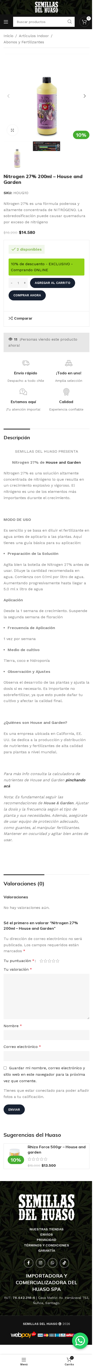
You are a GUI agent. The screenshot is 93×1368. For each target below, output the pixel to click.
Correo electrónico (22, 1046)
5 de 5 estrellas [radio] (58, 961)
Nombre (13, 1026)
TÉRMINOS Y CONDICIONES (46, 1245)
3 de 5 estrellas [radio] (49, 961)
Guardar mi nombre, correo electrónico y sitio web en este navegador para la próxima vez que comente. (44, 1074)
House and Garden (63, 462)
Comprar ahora (27, 295)
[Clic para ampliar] (12, 130)
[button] (8, 96)
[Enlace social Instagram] (40, 1263)
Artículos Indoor (34, 36)
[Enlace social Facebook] (28, 1263)
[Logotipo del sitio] (46, 7)
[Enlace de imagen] (46, 1207)
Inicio (8, 36)
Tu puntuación (19, 961)
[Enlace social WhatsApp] (52, 1263)
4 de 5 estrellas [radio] (54, 961)
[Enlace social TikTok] (64, 1263)
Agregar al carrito (52, 283)
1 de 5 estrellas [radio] (41, 961)
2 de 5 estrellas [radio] (45, 961)
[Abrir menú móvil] (6, 22)
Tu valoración (18, 969)
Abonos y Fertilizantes (24, 42)
